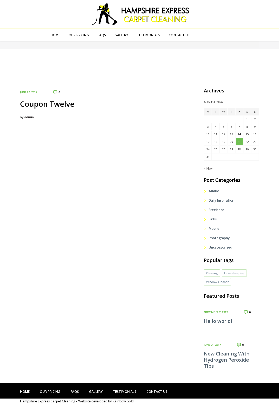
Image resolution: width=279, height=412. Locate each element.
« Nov (208, 168)
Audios (214, 191)
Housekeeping (234, 273)
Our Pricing (79, 35)
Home (55, 35)
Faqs (102, 35)
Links (213, 219)
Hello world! (218, 321)
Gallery (121, 35)
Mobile (214, 228)
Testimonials (148, 35)
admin (29, 117)
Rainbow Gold (123, 401)
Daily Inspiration (221, 200)
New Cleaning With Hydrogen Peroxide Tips (227, 359)
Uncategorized (220, 247)
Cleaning (212, 273)
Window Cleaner (217, 282)
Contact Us (179, 35)
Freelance (216, 210)
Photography (219, 238)
